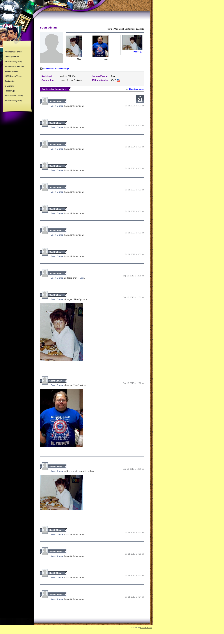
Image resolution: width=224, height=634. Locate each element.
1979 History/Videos (13, 76)
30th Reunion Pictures (14, 66)
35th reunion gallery (13, 62)
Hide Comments (136, 89)
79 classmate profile (13, 52)
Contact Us (9, 81)
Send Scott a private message (56, 69)
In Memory (9, 86)
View (82, 278)
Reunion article (11, 71)
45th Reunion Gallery (14, 96)
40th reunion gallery (13, 101)
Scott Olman (55, 101)
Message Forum (12, 57)
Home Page (10, 91)
